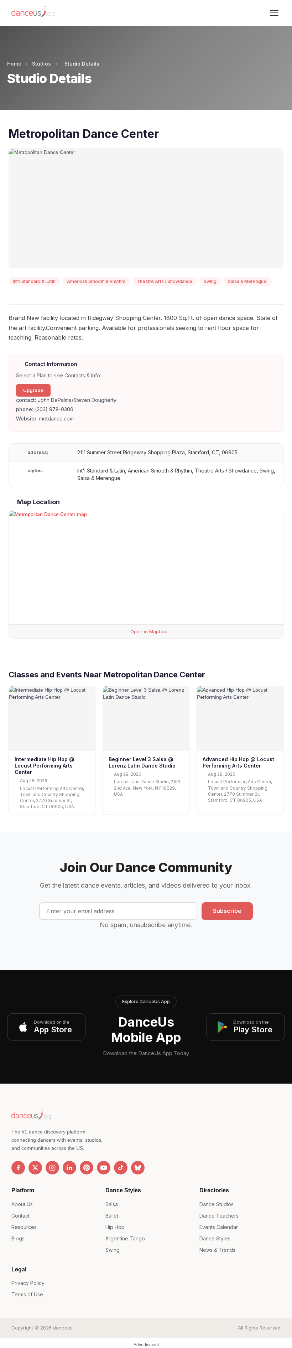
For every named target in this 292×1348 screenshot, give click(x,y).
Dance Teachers (219, 1216)
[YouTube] (103, 1167)
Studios (41, 64)
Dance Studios (216, 1204)
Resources (24, 1227)
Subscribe (227, 910)
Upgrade (33, 390)
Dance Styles (214, 1238)
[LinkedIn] (69, 1167)
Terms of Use (27, 1294)
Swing (112, 1250)
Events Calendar (218, 1227)
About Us (22, 1204)
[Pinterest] (86, 1167)
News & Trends (217, 1250)
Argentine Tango (125, 1238)
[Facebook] (18, 1167)
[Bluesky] (138, 1167)
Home (14, 64)
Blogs (18, 1238)
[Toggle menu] (274, 13)
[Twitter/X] (35, 1167)
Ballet (111, 1216)
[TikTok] (120, 1167)
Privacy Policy (28, 1283)
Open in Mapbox (148, 631)
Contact (20, 1216)
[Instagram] (52, 1167)
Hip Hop (115, 1227)
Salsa (111, 1204)
